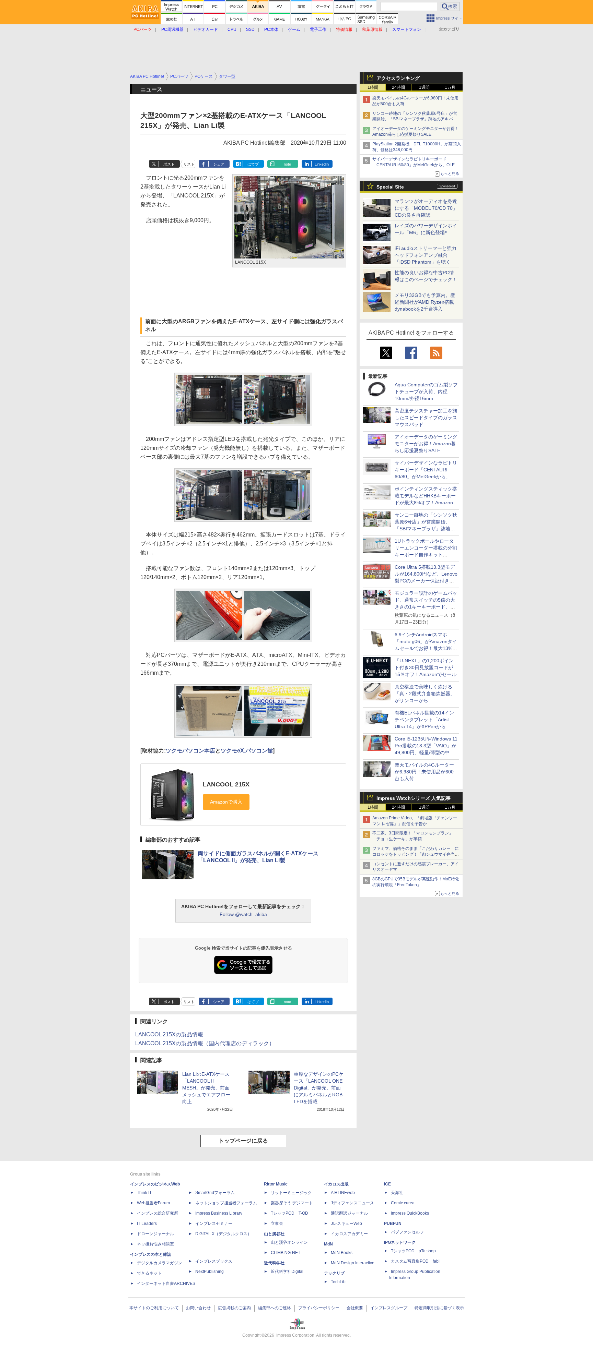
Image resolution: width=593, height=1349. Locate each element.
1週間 (424, 87)
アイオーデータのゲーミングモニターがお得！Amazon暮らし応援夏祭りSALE (426, 443)
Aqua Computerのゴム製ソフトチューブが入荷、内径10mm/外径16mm (426, 391)
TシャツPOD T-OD (289, 1213)
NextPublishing (209, 1271)
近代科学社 (274, 1263)
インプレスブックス (213, 1261)
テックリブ (334, 1273)
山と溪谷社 (274, 1233)
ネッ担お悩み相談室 (155, 1244)
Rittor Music (276, 1184)
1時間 (373, 87)
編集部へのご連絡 (274, 1307)
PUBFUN (393, 1223)
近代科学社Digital (287, 1271)
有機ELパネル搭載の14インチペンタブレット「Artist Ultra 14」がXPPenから (424, 719)
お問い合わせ (198, 1307)
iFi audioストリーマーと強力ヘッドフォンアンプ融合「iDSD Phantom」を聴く (425, 255)
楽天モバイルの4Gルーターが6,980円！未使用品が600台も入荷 (424, 771)
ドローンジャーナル (155, 1233)
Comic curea (403, 1203)
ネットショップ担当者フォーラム (226, 1203)
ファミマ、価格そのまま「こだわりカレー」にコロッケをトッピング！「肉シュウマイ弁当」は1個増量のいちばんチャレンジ (415, 854)
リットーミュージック (291, 1192)
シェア (218, 164)
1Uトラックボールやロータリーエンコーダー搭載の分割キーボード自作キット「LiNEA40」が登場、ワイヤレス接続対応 (426, 554)
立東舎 (277, 1223)
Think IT (144, 1192)
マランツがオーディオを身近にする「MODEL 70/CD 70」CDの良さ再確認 (426, 208)
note (287, 164)
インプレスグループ (388, 1307)
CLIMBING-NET (285, 1252)
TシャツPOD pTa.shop (413, 1251)
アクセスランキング (398, 78)
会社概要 (355, 1307)
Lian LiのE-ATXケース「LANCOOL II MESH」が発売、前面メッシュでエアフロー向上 (206, 1087)
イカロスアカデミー (349, 1233)
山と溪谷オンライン (289, 1242)
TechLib (338, 1281)
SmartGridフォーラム (215, 1192)
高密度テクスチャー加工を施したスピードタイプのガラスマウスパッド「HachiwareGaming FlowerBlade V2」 (426, 424)
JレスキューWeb (346, 1223)
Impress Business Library (218, 1213)
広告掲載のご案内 (234, 1307)
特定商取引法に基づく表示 (439, 1307)
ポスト (169, 164)
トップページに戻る (243, 1141)
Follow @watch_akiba (243, 914)
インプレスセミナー (213, 1223)
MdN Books (341, 1252)
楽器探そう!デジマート (292, 1203)
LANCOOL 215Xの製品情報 (169, 1034)
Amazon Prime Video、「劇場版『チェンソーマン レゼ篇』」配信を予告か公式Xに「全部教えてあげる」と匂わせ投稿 (414, 824)
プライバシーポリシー (318, 1307)
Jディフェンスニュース (352, 1203)
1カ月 (450, 87)
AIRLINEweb (343, 1192)
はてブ (253, 164)
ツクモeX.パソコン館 (247, 751)
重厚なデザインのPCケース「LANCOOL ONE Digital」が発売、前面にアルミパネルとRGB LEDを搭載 (319, 1087)
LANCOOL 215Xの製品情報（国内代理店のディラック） (205, 1043)
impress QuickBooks (410, 1213)
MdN (328, 1244)
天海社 (397, 1192)
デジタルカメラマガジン (159, 1263)
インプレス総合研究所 (157, 1213)
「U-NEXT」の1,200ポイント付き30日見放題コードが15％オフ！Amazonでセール (425, 667)
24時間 (398, 87)
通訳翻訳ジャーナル (349, 1213)
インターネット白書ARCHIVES (166, 1283)
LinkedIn (322, 164)
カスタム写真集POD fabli (416, 1261)
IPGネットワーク (400, 1242)
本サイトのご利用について (154, 1307)
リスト (189, 164)
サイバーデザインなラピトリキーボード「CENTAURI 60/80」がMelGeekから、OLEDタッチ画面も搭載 (415, 165)
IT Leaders (147, 1223)
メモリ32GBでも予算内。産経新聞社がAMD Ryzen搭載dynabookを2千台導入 (425, 302)
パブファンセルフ (407, 1232)
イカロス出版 (336, 1184)
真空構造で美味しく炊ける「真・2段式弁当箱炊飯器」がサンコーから (425, 693)
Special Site (390, 187)
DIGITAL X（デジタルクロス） (223, 1233)
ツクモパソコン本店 (190, 751)
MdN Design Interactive (352, 1263)
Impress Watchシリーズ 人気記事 (413, 798)
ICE (387, 1184)
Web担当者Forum (153, 1203)
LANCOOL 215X (226, 784)
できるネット (149, 1273)
